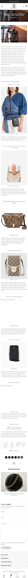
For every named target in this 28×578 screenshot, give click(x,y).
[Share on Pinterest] (12, 457)
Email (2, 517)
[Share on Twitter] (9, 457)
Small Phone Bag (23, 444)
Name (3, 511)
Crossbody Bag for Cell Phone (18, 444)
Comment (4, 523)
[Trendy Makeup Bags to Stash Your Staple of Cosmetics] (20, 463)
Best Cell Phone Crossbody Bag (6, 445)
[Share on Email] (22, 457)
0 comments (15, 450)
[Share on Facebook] (6, 457)
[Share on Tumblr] (15, 457)
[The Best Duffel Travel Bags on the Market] (7, 463)
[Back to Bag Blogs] (14, 463)
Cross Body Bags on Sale (12, 445)
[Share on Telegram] (18, 457)
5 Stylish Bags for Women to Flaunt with (14, 493)
